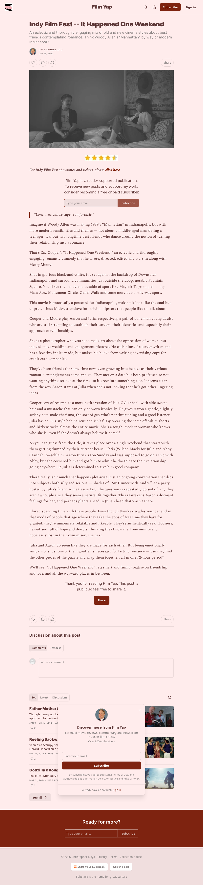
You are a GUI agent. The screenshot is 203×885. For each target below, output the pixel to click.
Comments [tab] (39, 648)
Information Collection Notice (100, 778)
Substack (82, 876)
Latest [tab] (44, 697)
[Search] (145, 7)
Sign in (191, 7)
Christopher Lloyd (50, 49)
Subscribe (170, 7)
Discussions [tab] (59, 697)
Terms (113, 857)
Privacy (102, 857)
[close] (139, 710)
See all (37, 797)
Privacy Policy (131, 778)
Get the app (121, 867)
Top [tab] (34, 697)
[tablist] (46, 648)
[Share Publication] (154, 7)
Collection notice (131, 857)
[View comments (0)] (43, 63)
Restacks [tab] (55, 648)
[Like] (33, 63)
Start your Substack (91, 867)
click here (112, 170)
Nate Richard (55, 780)
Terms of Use (120, 774)
